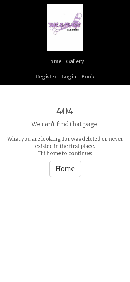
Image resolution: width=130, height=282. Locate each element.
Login (69, 76)
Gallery (75, 61)
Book (88, 76)
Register (46, 76)
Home (53, 61)
